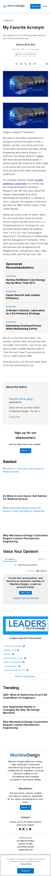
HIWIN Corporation (13, 646)
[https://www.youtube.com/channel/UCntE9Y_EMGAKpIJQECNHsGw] (30, 829)
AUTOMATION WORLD (25, 841)
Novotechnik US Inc (13, 658)
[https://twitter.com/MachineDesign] (27, 829)
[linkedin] (21, 64)
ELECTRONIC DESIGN (25, 847)
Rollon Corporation (13, 662)
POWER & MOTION (25, 850)
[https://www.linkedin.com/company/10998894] (23, 829)
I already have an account (25, 598)
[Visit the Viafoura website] (41, 571)
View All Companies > (25, 676)
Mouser (7, 654)
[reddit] (30, 64)
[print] (47, 64)
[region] (25, 565)
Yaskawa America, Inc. (14, 670)
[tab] (10, 559)
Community (8, 20)
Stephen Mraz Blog (25, 44)
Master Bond (10, 650)
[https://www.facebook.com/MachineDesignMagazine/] (20, 829)
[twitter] (25, 64)
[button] (5, 6)
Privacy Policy (26, 864)
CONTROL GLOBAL (25, 844)
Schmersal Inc (10, 666)
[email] (34, 64)
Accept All (25, 871)
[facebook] (16, 64)
